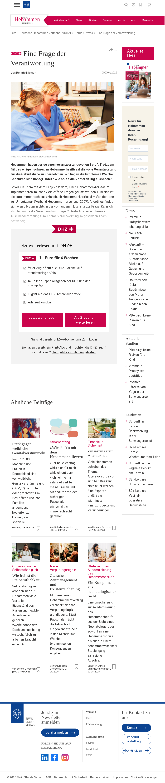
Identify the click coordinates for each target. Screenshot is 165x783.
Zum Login (89, 339)
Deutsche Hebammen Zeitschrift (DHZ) (45, 33)
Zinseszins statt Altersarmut (100, 453)
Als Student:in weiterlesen (85, 320)
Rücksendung (94, 724)
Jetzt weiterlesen (42, 318)
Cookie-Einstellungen (144, 777)
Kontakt (133, 728)
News (79, 20)
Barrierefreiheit (100, 777)
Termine (107, 20)
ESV (13, 33)
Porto (89, 718)
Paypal (90, 742)
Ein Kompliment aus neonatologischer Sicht (102, 589)
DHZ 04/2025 (109, 72)
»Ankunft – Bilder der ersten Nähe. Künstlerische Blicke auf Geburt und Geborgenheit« (139, 259)
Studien (92, 20)
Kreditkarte (92, 749)
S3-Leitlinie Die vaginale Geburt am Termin (140, 468)
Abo (133, 20)
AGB (48, 777)
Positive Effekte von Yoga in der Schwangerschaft (139, 391)
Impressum (120, 777)
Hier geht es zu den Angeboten (74, 352)
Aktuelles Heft (62, 20)
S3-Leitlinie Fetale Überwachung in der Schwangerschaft (141, 431)
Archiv (121, 20)
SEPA (89, 755)
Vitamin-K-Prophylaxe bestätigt (137, 371)
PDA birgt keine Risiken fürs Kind (140, 320)
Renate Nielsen (26, 72)
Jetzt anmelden (57, 732)
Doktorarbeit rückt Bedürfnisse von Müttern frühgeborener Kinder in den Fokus (139, 294)
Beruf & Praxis (84, 33)
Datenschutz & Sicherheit (70, 777)
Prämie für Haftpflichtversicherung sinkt (139, 222)
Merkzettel (147, 20)
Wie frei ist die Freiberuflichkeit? (26, 577)
